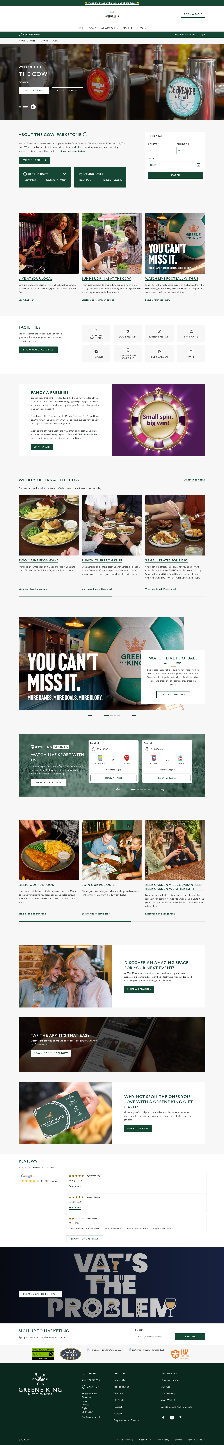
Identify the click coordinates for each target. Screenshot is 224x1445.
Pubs (32, 40)
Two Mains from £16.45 (38, 560)
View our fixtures (48, 782)
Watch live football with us (171, 278)
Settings (156, 32)
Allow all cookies (199, 8)
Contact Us (119, 1380)
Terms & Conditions (196, 1439)
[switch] (87, 32)
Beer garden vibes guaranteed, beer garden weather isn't (174, 887)
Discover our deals (194, 479)
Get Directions (89, 1417)
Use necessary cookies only (198, 18)
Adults (153, 144)
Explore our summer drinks (112, 243)
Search (175, 175)
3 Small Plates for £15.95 (166, 560)
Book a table (34, 90)
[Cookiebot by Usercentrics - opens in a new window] (19, 32)
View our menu (67, 90)
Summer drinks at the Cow (106, 278)
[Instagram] (172, 1417)
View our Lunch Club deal (112, 525)
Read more (75, 1186)
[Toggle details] (58, 1176)
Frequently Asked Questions (127, 1420)
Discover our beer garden (175, 850)
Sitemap (178, 1439)
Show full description (72, 151)
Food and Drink (121, 1386)
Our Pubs (165, 1386)
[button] (21, 106)
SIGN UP (190, 1336)
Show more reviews (85, 1239)
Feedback (118, 1406)
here (85, 434)
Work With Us (168, 1400)
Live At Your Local (35, 278)
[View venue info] (85, 135)
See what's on (49, 243)
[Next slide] (134, 715)
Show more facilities (38, 349)
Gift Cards (119, 1400)
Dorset (44, 40)
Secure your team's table (112, 850)
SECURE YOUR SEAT (173, 694)
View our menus (34, 160)
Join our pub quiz (98, 885)
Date (152, 158)
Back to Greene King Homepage (176, 1406)
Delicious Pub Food (36, 885)
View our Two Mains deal (49, 525)
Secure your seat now (175, 243)
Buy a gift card (138, 1128)
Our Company (168, 1393)
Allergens (118, 1413)
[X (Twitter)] (181, 1417)
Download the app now (51, 1053)
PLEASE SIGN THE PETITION (40, 1294)
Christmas (118, 1393)
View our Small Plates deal (175, 525)
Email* (139, 1330)
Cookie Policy (145, 1439)
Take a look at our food (49, 850)
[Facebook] (163, 1417)
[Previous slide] (89, 715)
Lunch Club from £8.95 (102, 560)
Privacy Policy (163, 1439)
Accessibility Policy (125, 1439)
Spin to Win (42, 447)
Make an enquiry (139, 989)
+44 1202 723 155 (91, 1380)
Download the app (170, 1380)
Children (183, 144)
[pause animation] (33, 106)
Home (22, 40)
